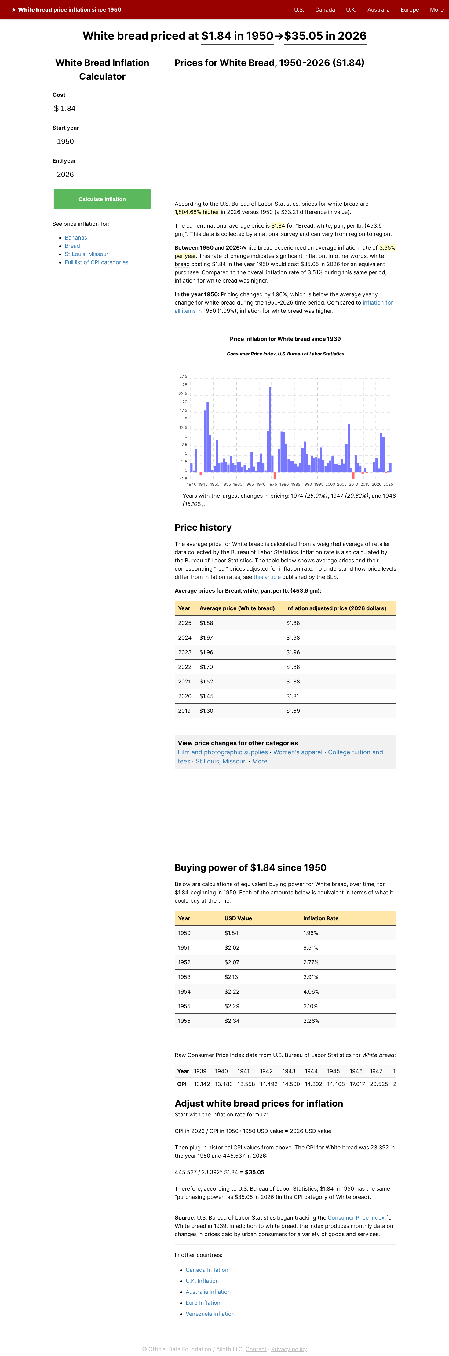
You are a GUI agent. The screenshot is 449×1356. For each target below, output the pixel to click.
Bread (72, 246)
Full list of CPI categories (96, 262)
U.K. (351, 9)
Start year (66, 127)
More (437, 9)
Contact (256, 1349)
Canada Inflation (207, 1270)
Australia (378, 9)
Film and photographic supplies (223, 752)
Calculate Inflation (102, 199)
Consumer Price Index (356, 1217)
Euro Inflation (203, 1303)
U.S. (299, 9)
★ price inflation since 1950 (66, 9)
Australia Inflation (208, 1292)
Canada (325, 9)
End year (64, 160)
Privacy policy (289, 1349)
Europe (410, 9)
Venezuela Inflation (210, 1314)
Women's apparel (298, 752)
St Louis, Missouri (87, 254)
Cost (59, 95)
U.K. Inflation (202, 1281)
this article (267, 577)
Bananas (76, 237)
